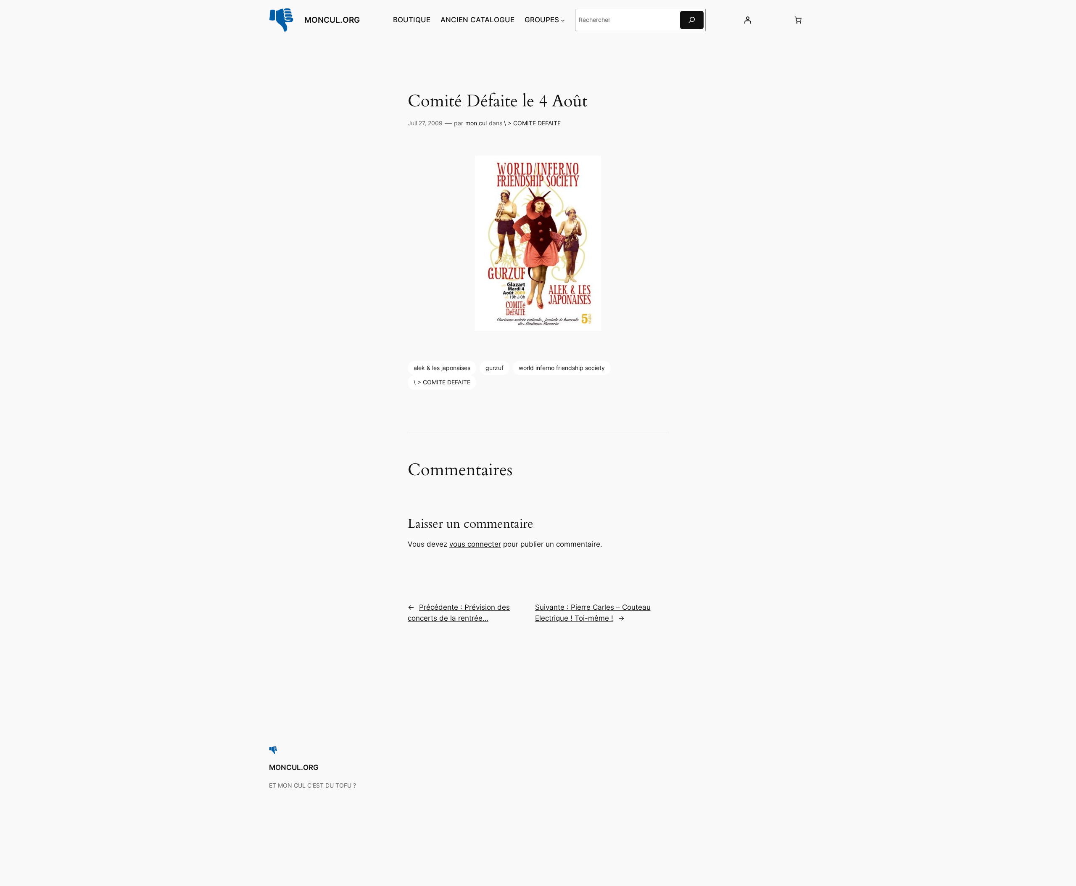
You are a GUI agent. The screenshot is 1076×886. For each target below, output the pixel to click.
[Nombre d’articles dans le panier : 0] (798, 20)
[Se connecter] (747, 20)
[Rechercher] (692, 20)
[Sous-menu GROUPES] (563, 20)
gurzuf (494, 367)
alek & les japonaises (442, 367)
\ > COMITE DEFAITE (532, 123)
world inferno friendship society (562, 367)
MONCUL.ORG (332, 20)
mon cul (476, 123)
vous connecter (475, 544)
